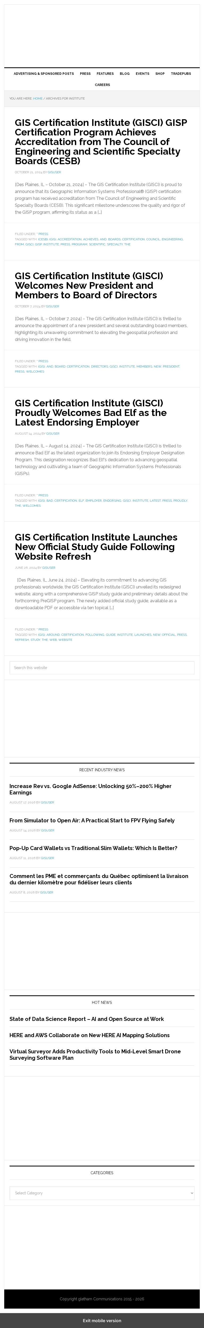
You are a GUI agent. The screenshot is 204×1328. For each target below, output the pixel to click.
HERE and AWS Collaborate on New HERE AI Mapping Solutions (90, 1035)
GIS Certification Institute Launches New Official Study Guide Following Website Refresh (96, 546)
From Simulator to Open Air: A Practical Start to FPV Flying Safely (92, 820)
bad (49, 500)
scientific (97, 244)
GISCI (29, 244)
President (171, 366)
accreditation (70, 239)
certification (133, 239)
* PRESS (42, 234)
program (79, 244)
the (127, 244)
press (65, 244)
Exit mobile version (102, 1320)
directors (99, 366)
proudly (180, 500)
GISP (38, 244)
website (65, 640)
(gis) (52, 239)
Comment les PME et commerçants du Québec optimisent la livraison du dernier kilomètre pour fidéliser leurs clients (99, 879)
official (169, 635)
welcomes (35, 371)
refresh (22, 640)
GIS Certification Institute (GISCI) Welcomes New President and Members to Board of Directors (89, 285)
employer (94, 500)
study (35, 640)
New (157, 366)
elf (81, 500)
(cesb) (43, 239)
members (144, 366)
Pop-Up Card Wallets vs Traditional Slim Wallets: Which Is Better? (93, 848)
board (60, 366)
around (53, 635)
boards (114, 239)
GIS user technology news (102, 22)
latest (155, 500)
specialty (115, 244)
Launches (142, 635)
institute (51, 244)
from (19, 244)
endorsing (112, 500)
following (95, 635)
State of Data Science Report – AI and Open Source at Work (87, 1019)
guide (111, 635)
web (53, 640)
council (153, 239)
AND (103, 239)
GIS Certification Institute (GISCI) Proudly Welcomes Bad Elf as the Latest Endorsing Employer (91, 412)
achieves (90, 239)
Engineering (172, 239)
